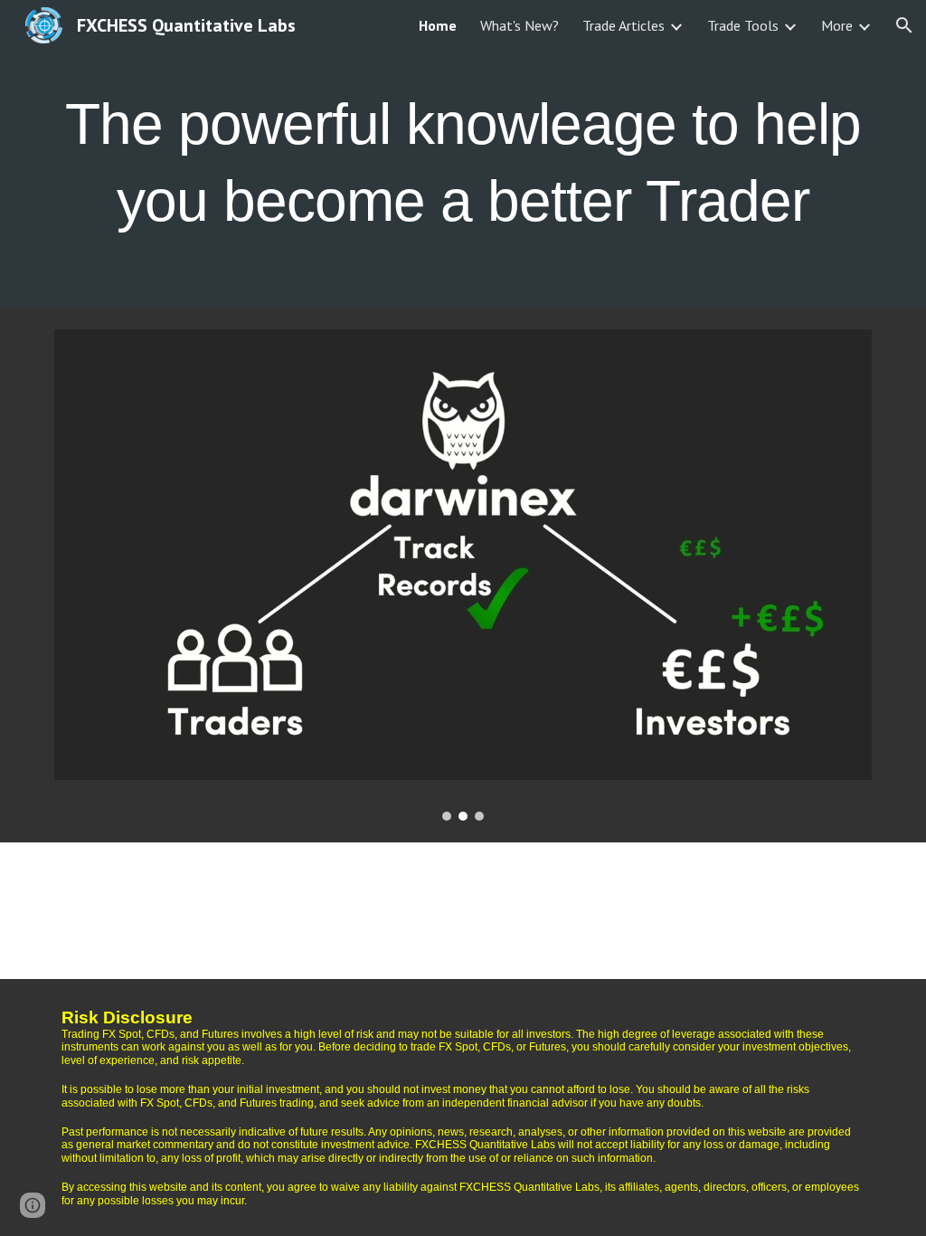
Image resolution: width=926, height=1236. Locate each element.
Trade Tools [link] (743, 25)
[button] (904, 25)
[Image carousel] (463, 575)
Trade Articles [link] (623, 25)
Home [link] (438, 25)
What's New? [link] (519, 25)
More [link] (837, 25)
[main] (463, 154)
